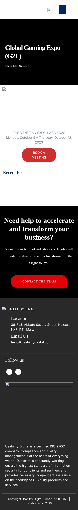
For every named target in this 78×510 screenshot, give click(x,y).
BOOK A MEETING (39, 155)
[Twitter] (9, 372)
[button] (62, 9)
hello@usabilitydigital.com (31, 342)
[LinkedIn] (18, 372)
